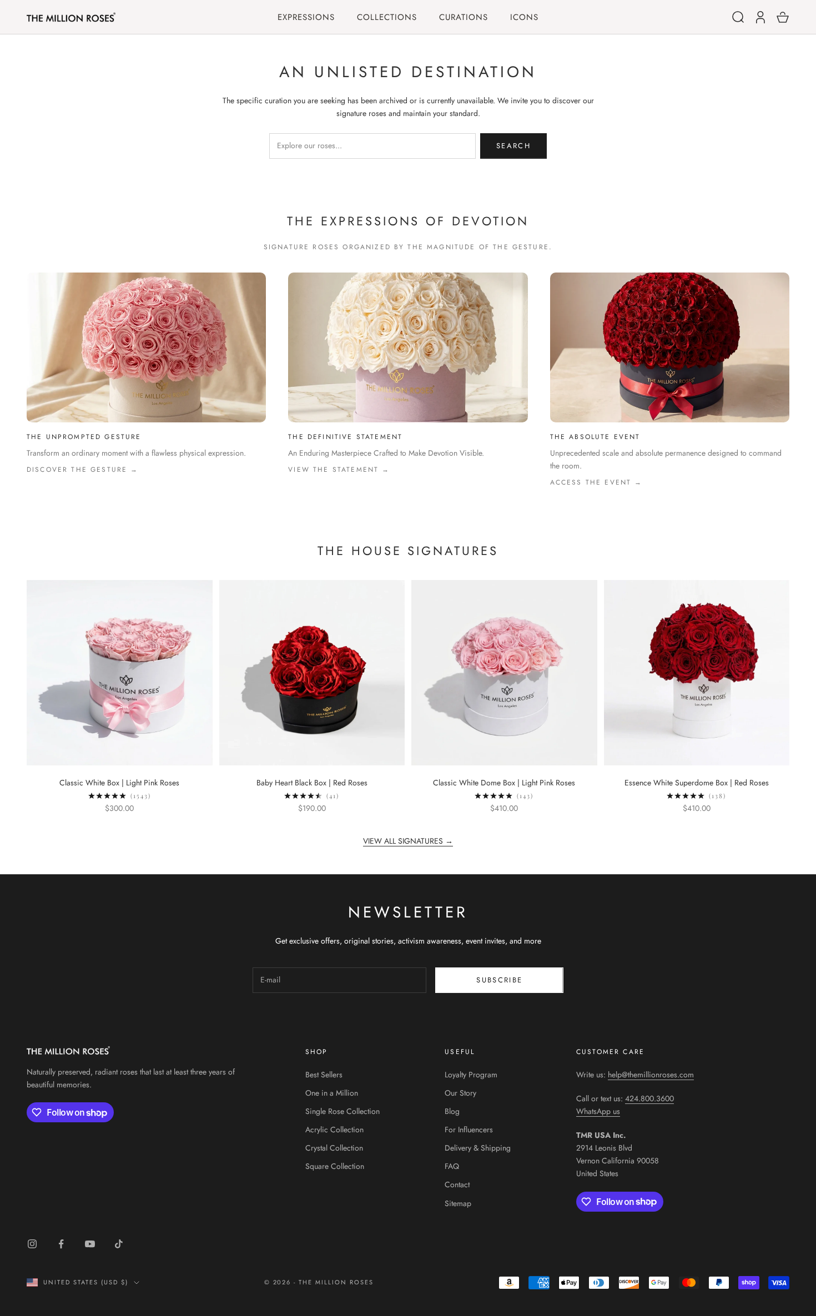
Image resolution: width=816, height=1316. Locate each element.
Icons (524, 17)
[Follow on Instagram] (32, 1243)
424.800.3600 (649, 1098)
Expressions (306, 17)
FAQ (452, 1166)
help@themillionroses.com (651, 1074)
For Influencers (469, 1129)
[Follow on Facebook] (61, 1243)
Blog (452, 1111)
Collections (387, 17)
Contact (457, 1184)
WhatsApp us (598, 1111)
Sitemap (458, 1203)
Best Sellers (323, 1074)
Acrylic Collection (334, 1129)
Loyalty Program (471, 1074)
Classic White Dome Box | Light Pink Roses (504, 782)
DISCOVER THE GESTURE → (83, 470)
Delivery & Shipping (478, 1147)
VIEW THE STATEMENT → (339, 470)
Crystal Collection (334, 1147)
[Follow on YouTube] (89, 1243)
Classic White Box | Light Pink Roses (119, 782)
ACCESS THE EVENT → (596, 482)
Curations (463, 17)
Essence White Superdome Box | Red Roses (696, 782)
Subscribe (499, 980)
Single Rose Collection (342, 1111)
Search (513, 145)
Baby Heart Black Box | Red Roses (311, 782)
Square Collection (334, 1166)
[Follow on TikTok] (118, 1243)
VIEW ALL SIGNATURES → (408, 840)
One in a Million (331, 1092)
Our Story (460, 1092)
